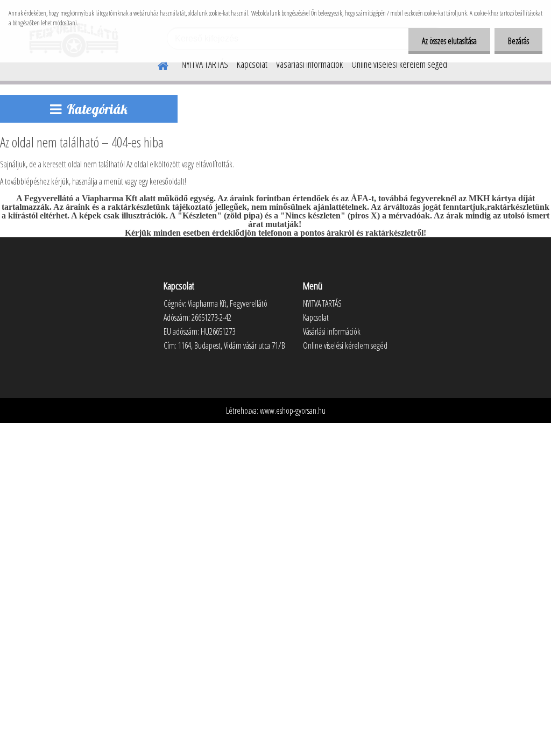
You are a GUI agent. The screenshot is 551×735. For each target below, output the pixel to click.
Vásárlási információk (309, 64)
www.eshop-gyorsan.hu (293, 410)
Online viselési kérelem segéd (399, 64)
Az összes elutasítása (449, 41)
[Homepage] (157, 64)
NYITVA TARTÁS (204, 64)
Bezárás (518, 41)
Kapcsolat (252, 64)
